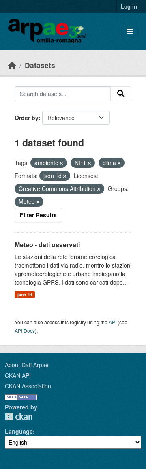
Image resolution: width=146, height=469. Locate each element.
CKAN (18, 416)
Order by (27, 118)
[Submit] (120, 93)
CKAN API (18, 375)
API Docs (25, 330)
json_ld (24, 294)
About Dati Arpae (27, 365)
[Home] (12, 65)
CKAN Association (28, 386)
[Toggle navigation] (129, 31)
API (112, 322)
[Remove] (61, 163)
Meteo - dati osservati (47, 244)
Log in (129, 6)
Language (19, 431)
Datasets (40, 65)
